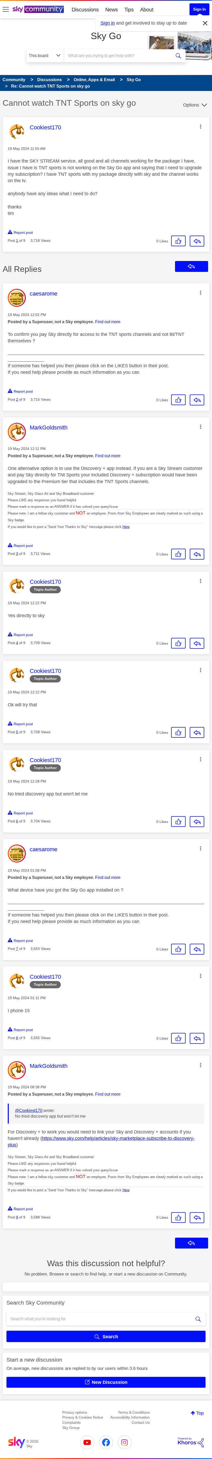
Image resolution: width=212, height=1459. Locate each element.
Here (126, 527)
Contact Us (141, 1422)
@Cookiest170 (28, 1110)
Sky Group (71, 1428)
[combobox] (118, 55)
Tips (129, 9)
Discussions (85, 9)
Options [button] (191, 105)
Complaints (71, 1422)
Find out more (107, 322)
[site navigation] (6, 9)
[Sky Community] (38, 9)
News (111, 9)
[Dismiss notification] (205, 23)
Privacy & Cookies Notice (82, 1417)
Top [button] (200, 1413)
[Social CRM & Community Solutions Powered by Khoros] (191, 1442)
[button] (200, 126)
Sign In (199, 9)
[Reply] (197, 241)
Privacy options (74, 1412)
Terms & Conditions (134, 1412)
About (147, 9)
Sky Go (106, 36)
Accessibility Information (130, 1417)
